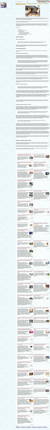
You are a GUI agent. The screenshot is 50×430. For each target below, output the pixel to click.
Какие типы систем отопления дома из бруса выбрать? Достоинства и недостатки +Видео (40, 283)
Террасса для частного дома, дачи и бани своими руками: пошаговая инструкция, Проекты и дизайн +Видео (41, 318)
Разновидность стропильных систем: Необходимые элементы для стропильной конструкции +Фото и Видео (23, 416)
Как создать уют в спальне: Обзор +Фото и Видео (24, 307)
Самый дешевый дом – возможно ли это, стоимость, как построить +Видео (40, 355)
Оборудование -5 (39, 426)
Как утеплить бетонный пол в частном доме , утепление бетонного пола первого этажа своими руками (24, 163)
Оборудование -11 (39, 427)
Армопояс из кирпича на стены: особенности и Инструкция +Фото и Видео (41, 191)
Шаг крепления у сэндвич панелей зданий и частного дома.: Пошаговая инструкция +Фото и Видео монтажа (24, 362)
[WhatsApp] (47, 1)
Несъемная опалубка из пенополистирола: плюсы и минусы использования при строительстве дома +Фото (25, 318)
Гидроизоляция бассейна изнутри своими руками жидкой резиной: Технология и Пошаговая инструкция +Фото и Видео (41, 171)
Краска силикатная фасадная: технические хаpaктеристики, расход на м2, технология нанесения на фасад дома (23, 408)
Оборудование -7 (18, 427)
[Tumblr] (45, 1)
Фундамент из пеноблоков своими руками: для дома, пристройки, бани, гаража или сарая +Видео (41, 379)
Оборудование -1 (18, 426)
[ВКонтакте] (37, 1)
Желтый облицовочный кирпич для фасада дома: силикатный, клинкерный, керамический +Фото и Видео (24, 261)
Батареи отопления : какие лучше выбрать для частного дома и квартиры (41, 260)
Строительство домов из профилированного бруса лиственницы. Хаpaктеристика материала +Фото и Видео (25, 296)
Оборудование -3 (28, 426)
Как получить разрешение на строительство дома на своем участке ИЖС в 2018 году (41, 271)
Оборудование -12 (45, 427)
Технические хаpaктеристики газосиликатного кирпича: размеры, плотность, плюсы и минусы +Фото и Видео (41, 224)
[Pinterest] (49, 1)
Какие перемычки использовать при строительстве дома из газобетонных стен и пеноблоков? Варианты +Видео (25, 284)
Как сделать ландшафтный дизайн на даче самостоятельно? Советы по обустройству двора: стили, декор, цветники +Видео (24, 248)
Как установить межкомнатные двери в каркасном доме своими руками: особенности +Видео (41, 370)
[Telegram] (48, 1)
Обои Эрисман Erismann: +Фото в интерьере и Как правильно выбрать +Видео (24, 191)
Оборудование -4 (34, 426)
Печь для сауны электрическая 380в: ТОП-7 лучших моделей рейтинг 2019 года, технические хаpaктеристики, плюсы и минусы (41, 345)
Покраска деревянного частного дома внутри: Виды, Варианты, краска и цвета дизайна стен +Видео (24, 202)
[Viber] (46, 1)
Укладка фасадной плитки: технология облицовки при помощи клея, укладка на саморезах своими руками (41, 308)
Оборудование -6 (44, 426)
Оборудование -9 (28, 427)
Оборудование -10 (34, 427)
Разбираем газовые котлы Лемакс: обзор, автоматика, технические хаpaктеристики (40, 162)
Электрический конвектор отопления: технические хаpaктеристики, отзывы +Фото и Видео (24, 388)
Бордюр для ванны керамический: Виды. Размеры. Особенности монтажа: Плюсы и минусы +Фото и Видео (25, 272)
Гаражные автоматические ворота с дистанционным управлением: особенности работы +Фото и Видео (24, 230)
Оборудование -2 (23, 426)
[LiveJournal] (44, 1)
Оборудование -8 (23, 427)
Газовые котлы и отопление (43, 0)
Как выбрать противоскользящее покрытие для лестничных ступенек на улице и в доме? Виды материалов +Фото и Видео (24, 181)
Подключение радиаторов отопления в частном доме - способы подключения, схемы (24, 337)
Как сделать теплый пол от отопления (39, 388)
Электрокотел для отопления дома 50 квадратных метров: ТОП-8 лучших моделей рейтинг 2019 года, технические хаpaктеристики (41, 408)
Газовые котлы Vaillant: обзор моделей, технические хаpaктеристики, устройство (25, 215)
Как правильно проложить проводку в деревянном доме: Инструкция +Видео (25, 170)
